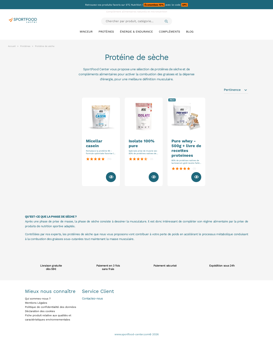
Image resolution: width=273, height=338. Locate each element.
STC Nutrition (133, 4)
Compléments (169, 31)
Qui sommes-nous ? (38, 298)
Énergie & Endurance (136, 31)
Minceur (86, 31)
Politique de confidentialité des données (50, 306)
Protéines (106, 31)
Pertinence (236, 90)
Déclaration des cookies (40, 311)
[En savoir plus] (111, 177)
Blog (189, 31)
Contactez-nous (92, 298)
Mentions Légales (36, 302)
